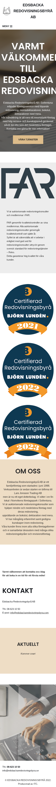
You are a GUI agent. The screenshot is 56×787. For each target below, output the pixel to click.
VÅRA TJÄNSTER (28, 139)
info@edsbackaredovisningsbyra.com (29, 612)
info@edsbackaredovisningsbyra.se (20, 770)
